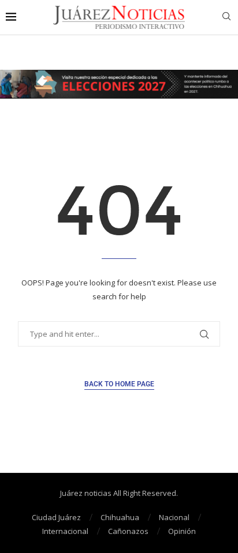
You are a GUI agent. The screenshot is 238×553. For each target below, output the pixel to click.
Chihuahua (120, 517)
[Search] (226, 17)
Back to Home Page (119, 384)
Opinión (182, 531)
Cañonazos (128, 531)
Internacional (65, 531)
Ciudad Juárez (56, 517)
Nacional (174, 517)
